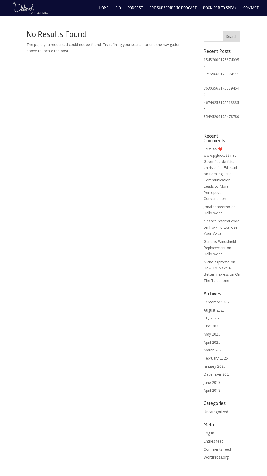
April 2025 (212, 342)
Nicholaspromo (217, 262)
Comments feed (217, 449)
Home (104, 8)
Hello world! (213, 212)
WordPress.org (216, 457)
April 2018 (212, 390)
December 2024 (217, 374)
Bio (118, 8)
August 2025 (214, 310)
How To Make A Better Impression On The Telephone (222, 274)
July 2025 (211, 317)
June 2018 (212, 382)
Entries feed (214, 441)
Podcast (135, 8)
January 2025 (215, 366)
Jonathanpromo (217, 206)
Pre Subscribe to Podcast (173, 8)
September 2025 (218, 301)
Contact (251, 8)
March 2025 (214, 350)
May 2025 (212, 334)
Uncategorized (216, 411)
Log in (209, 433)
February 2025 (216, 358)
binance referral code (221, 221)
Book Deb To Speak (220, 8)
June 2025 (212, 326)
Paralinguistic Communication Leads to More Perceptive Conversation (217, 186)
